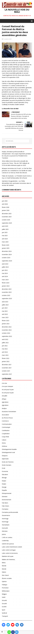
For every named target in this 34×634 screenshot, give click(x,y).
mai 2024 (5, 273)
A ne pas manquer (7, 386)
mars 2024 (5, 280)
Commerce (5, 421)
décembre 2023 (6, 289)
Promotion (5, 588)
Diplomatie (5, 459)
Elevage (4, 477)
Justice (4, 534)
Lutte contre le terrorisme (10, 553)
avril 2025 (5, 239)
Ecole (3, 468)
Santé (3, 597)
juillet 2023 (5, 305)
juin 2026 (4, 201)
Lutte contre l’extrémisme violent (12, 547)
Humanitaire (5, 525)
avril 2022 (5, 352)
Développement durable (9, 449)
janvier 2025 (5, 248)
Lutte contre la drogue (9, 550)
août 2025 (5, 226)
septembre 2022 (7, 336)
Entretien (4, 496)
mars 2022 (5, 355)
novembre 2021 (7, 368)
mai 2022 (5, 349)
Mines (4, 562)
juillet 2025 (5, 229)
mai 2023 (5, 311)
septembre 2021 (7, 374)
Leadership (5, 540)
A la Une (4, 383)
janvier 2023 (5, 324)
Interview (4, 531)
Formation (5, 509)
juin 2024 (4, 270)
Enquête (4, 490)
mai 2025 (5, 235)
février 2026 (5, 207)
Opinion (4, 581)
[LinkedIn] (21, 624)
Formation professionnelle (10, 512)
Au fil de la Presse (7, 418)
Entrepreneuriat (6, 493)
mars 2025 (5, 242)
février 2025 (5, 245)
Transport (5, 616)
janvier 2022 (5, 361)
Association (5, 415)
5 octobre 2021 (7, 39)
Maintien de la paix (7, 556)
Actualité (4, 396)
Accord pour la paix (8, 389)
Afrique (4, 399)
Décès (4, 443)
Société (4, 607)
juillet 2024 (5, 267)
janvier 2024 (5, 286)
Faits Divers (5, 506)
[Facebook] (13, 632)
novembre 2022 (7, 330)
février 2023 (5, 320)
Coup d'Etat (5, 437)
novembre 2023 (7, 292)
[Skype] (17, 624)
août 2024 (5, 264)
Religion (4, 594)
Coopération (6, 433)
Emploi (4, 481)
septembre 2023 (7, 298)
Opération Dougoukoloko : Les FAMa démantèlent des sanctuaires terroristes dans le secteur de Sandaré (16, 183)
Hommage (5, 518)
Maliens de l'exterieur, (8, 559)
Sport (3, 610)
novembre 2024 (7, 254)
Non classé (5, 575)
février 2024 (5, 283)
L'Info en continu (7, 537)
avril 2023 (5, 314)
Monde (4, 566)
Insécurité (5, 528)
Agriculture (5, 402)
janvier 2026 (5, 210)
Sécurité (4, 600)
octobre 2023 (6, 295)
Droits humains (6, 465)
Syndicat (4, 613)
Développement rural (8, 452)
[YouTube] (12, 624)
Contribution (5, 430)
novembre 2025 (7, 217)
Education (5, 474)
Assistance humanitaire (9, 411)
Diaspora (4, 456)
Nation (4, 572)
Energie (4, 487)
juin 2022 (4, 346)
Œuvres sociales (7, 578)
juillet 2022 (5, 342)
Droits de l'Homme (8, 462)
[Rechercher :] (17, 141)
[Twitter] (17, 632)
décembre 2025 (6, 213)
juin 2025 (4, 232)
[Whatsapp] (9, 632)
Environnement (6, 500)
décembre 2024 (6, 251)
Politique (4, 585)
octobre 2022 (6, 333)
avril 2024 (5, 276)
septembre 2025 (7, 223)
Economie (5, 471)
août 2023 (5, 302)
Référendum (5, 591)
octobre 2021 (6, 371)
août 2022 (5, 339)
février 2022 (5, 358)
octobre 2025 (6, 220)
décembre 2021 (6, 364)
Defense (4, 446)
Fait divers (5, 503)
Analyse (4, 408)
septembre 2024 (7, 261)
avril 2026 (5, 204)
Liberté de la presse (8, 544)
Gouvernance (6, 515)
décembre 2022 (6, 327)
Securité (4, 603)
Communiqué (6, 427)
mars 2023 (5, 317)
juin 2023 (4, 308)
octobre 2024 (6, 257)
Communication (7, 424)
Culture (4, 440)
